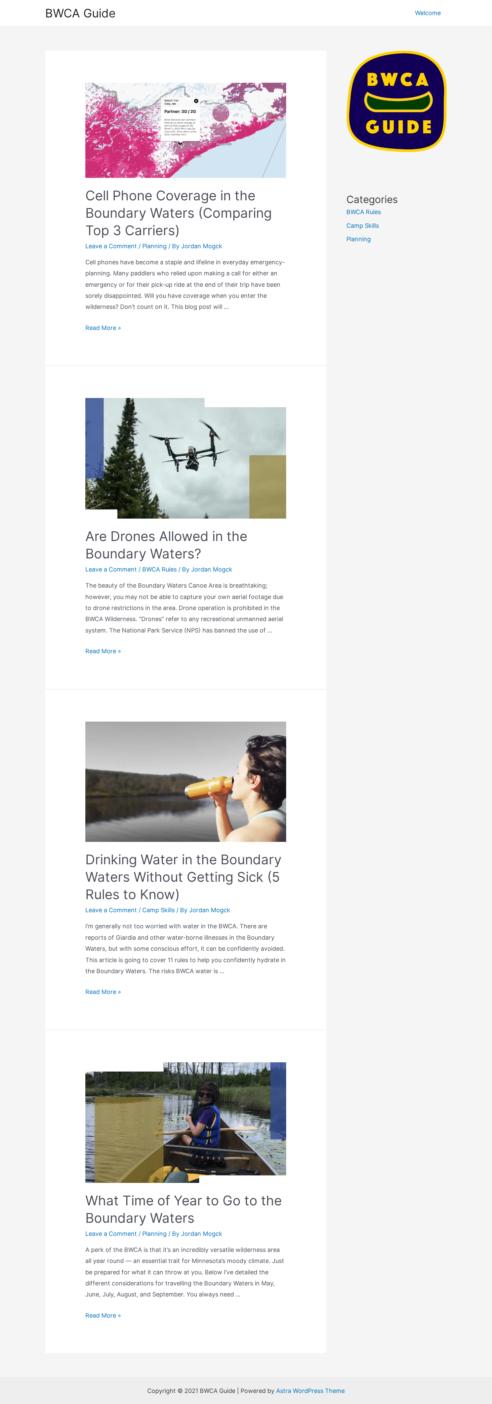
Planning (154, 246)
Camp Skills (158, 910)
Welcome (428, 12)
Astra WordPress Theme (310, 1390)
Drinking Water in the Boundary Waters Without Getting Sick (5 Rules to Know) (183, 876)
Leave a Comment (111, 246)
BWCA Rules (159, 569)
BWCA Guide (80, 13)
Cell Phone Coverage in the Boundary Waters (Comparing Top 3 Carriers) (178, 213)
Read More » (103, 327)
